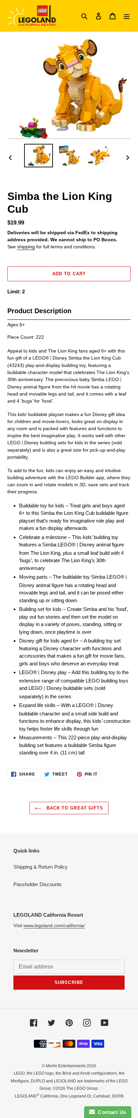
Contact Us (110, 1112)
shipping (26, 246)
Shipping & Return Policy (40, 867)
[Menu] (127, 16)
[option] (38, 155)
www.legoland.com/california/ (54, 925)
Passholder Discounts (37, 884)
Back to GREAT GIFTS (74, 808)
